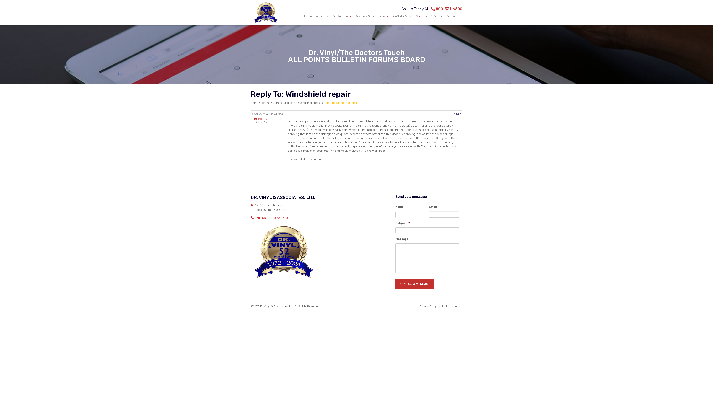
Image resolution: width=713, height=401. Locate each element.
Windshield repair (310, 103)
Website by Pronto (450, 306)
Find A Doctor (433, 16)
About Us (322, 16)
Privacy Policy (428, 306)
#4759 (457, 113)
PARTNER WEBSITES (406, 16)
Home (308, 16)
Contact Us (453, 16)
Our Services (340, 16)
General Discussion (285, 103)
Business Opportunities (370, 16)
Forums (265, 103)
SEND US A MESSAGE (415, 284)
